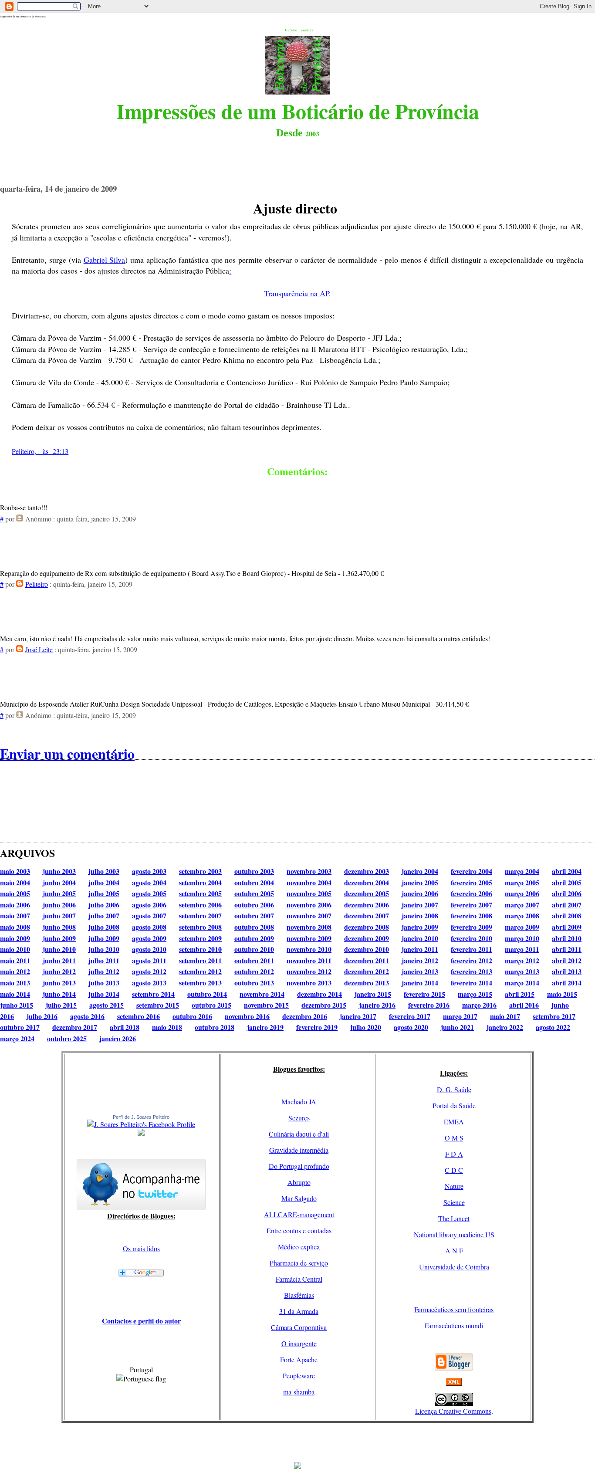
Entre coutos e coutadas (299, 1230)
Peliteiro (36, 584)
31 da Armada (298, 1311)
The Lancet (454, 1218)
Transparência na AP (296, 293)
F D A (454, 1153)
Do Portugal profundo (299, 1166)
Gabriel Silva (104, 259)
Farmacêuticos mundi (454, 1325)
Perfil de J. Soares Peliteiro (141, 1117)
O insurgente (299, 1343)
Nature (454, 1186)
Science (454, 1202)
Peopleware (299, 1375)
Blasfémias (299, 1295)
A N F (454, 1250)
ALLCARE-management (299, 1214)
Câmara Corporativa (299, 1327)
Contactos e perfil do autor (141, 1321)
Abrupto (299, 1182)
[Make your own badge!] (141, 1134)
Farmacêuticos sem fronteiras (454, 1309)
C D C (454, 1170)
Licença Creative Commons (453, 1410)
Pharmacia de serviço (299, 1262)
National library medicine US (454, 1234)
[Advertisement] (297, 1442)
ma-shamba (298, 1391)
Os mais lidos (141, 1248)
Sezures (299, 1117)
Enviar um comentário (67, 753)
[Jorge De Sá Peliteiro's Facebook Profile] (141, 1124)
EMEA (454, 1121)
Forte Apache (299, 1359)
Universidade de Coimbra (454, 1266)
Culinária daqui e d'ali (299, 1133)
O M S (454, 1137)
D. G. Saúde (454, 1089)
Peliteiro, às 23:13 (40, 451)
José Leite (39, 649)
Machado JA (298, 1101)
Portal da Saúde (454, 1105)
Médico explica (299, 1246)
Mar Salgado (299, 1198)
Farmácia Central (299, 1278)
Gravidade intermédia (298, 1149)
